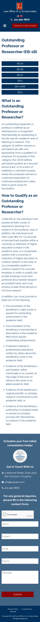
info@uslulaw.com (15, 482)
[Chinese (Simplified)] (21, 16)
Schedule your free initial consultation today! (20, 443)
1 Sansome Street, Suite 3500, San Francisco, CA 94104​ (20, 474)
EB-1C (20, 75)
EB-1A (20, 63)
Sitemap (13, 612)
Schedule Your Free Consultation (25, 26)
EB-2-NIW (20, 86)
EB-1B (20, 69)
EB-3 (20, 92)
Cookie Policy (27, 609)
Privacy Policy (13, 609)
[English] (18, 16)
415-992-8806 (22, 19)
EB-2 (20, 80)
